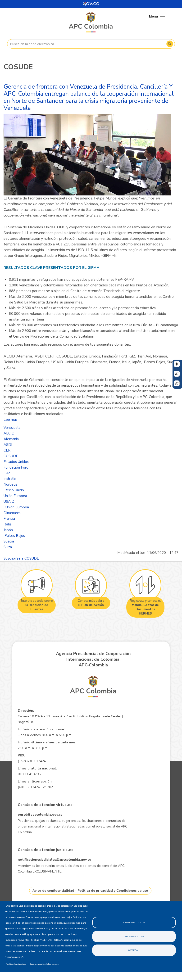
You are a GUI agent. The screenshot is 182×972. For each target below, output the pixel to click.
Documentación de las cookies (44, 964)
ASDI (8, 444)
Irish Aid (10, 478)
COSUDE (11, 456)
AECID (9, 433)
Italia (8, 524)
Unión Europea (15, 495)
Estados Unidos (16, 461)
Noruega (11, 484)
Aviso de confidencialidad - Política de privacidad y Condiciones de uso (90, 890)
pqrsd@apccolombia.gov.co (40, 814)
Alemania (11, 439)
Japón (8, 530)
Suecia (9, 541)
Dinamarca (12, 513)
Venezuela (12, 427)
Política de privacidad (16, 964)
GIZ (7, 473)
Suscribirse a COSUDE (21, 558)
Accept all (134, 950)
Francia (9, 518)
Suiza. (8, 547)
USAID (9, 501)
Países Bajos (14, 535)
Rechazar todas (134, 936)
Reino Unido (14, 490)
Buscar (169, 44)
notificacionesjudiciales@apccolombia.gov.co (54, 859)
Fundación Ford (16, 467)
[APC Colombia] (91, 22)
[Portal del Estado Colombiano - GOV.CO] (91, 4)
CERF (8, 450)
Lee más (11, 419)
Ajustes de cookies (134, 922)
